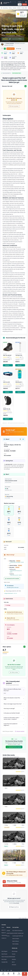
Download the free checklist (15, 747)
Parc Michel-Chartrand (17, 930)
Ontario (19, 8)
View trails (6, 885)
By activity (5, 8)
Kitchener (14, 964)
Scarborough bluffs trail (17, 935)
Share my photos (14, 106)
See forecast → (23, 16)
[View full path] (26, 8)
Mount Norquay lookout (7, 956)
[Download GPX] (5, 49)
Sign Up (24, 4)
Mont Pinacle (4, 954)
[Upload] (25, 86)
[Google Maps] (20, 439)
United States (9, 933)
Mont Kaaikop (15, 943)
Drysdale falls (4, 962)
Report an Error (15, 907)
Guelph (13, 956)
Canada (14, 8)
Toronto (13, 954)
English (19, 2)
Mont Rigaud (4, 951)
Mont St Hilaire (15, 938)
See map (19, 48)
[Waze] (23, 439)
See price (7, 365)
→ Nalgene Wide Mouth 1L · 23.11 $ (10, 593)
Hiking (10, 8)
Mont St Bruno (15, 941)
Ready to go (11, 48)
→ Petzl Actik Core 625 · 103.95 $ (16, 575)
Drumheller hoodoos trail (17, 933)
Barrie (13, 962)
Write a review (15, 672)
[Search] (15, 2)
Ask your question (20, 731)
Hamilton (14, 959)
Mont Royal (4, 959)
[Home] (1, 7)
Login (19, 4)
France (8, 935)
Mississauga (14, 951)
